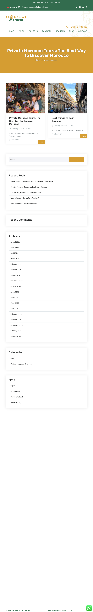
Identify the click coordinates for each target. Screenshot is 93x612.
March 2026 (15, 259)
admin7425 (15, 140)
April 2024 (14, 309)
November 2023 (17, 325)
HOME (11, 31)
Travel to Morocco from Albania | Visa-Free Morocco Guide (32, 181)
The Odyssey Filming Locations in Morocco (26, 193)
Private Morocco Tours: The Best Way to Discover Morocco (24, 121)
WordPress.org (16, 402)
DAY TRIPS (33, 31)
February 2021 (16, 331)
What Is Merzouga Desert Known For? (24, 204)
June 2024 (15, 303)
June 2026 (15, 248)
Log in (13, 386)
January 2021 (16, 336)
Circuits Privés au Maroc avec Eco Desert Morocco (29, 187)
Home (37, 60)
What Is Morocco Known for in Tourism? (25, 198)
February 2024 (16, 314)
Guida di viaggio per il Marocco (21, 364)
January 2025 (16, 275)
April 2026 (14, 253)
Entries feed (15, 391)
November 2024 (17, 281)
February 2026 (16, 264)
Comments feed (17, 397)
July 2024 (14, 298)
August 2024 (15, 292)
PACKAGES (46, 31)
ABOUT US (60, 31)
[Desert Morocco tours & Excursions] (16, 18)
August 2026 (15, 242)
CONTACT (82, 31)
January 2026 (16, 270)
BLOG (71, 31)
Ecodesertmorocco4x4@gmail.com (34, 7)
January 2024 (16, 320)
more (41, 142)
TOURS (21, 31)
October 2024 (16, 286)
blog (29, 129)
